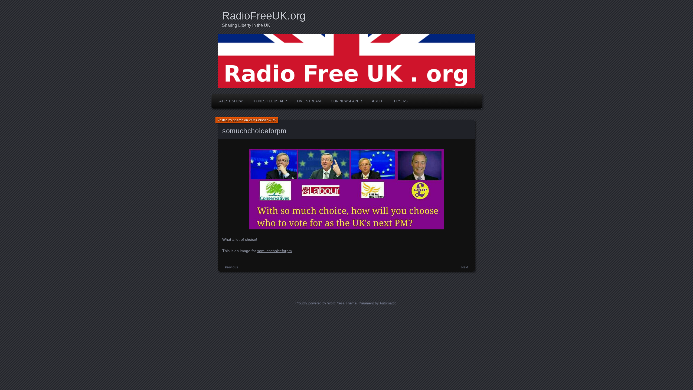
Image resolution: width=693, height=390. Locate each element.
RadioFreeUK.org (264, 16)
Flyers (401, 101)
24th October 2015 (262, 120)
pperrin (238, 120)
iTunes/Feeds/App (270, 101)
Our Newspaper (346, 101)
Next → (466, 267)
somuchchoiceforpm (254, 131)
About (378, 101)
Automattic (388, 303)
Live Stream (309, 101)
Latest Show (230, 101)
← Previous (229, 267)
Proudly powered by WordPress (320, 303)
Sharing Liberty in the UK (246, 25)
